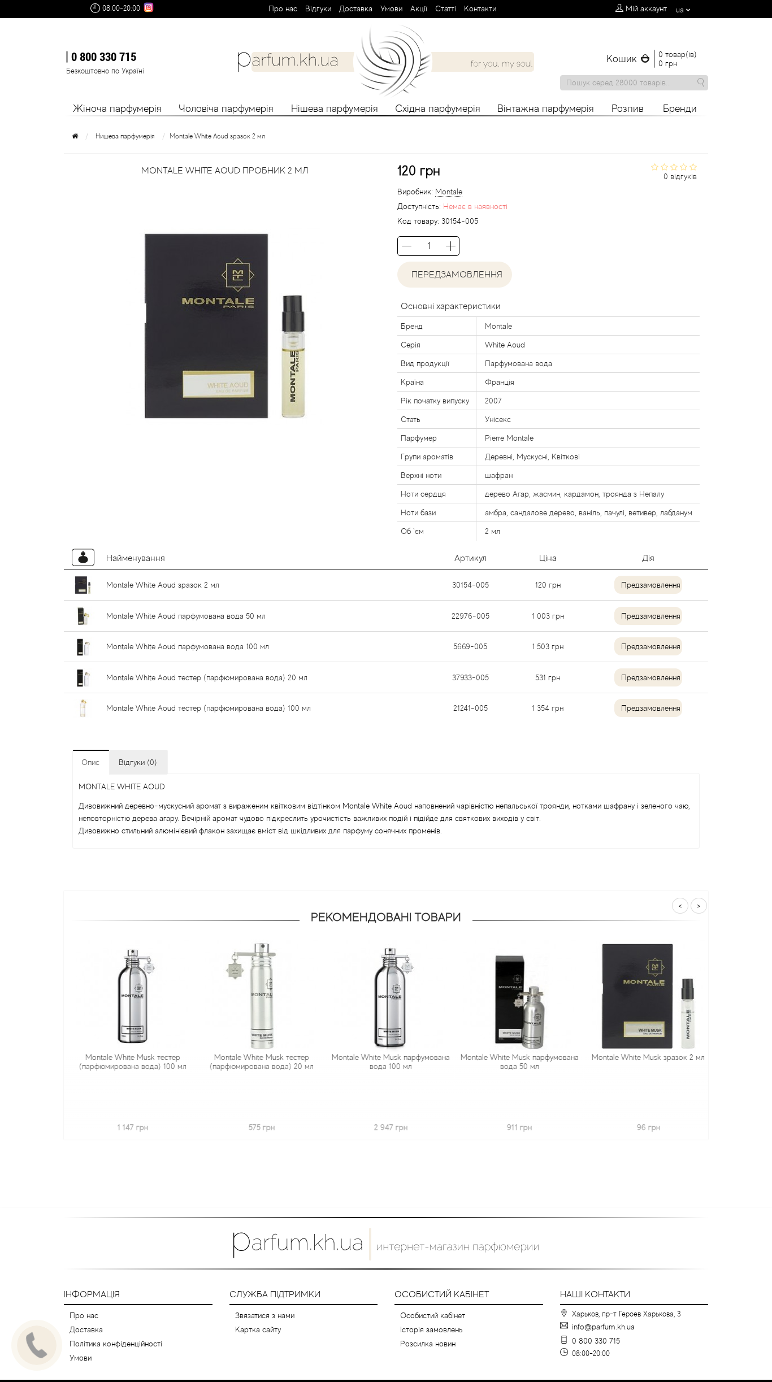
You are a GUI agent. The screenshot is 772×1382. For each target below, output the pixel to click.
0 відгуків (680, 176)
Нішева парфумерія (334, 108)
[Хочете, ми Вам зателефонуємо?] (36, 1345)
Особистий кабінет (432, 1315)
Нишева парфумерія (125, 136)
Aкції (418, 8)
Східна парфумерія (437, 108)
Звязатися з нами (264, 1315)
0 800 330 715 (103, 56)
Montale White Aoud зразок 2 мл (162, 584)
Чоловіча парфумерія (226, 108)
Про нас (282, 8)
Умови (391, 8)
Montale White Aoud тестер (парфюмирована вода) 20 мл (206, 677)
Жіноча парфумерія (117, 108)
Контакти (480, 8)
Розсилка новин (428, 1343)
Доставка (355, 8)
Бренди (680, 108)
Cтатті (445, 8)
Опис (90, 762)
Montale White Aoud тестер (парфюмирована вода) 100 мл (208, 707)
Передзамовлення (454, 275)
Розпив (627, 108)
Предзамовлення (650, 584)
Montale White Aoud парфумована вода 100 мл (187, 646)
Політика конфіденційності (116, 1343)
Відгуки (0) (138, 762)
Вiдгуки (318, 8)
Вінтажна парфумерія (545, 108)
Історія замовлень (431, 1329)
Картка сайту (258, 1329)
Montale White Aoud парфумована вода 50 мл (186, 615)
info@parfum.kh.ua (603, 1326)
